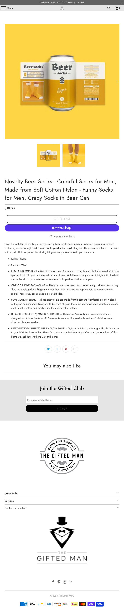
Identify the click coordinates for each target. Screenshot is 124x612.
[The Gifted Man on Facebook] (53, 582)
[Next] (116, 81)
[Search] (109, 8)
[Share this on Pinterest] (65, 349)
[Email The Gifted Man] (70, 582)
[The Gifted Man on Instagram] (64, 582)
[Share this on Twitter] (48, 349)
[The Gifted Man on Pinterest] (59, 582)
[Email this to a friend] (74, 349)
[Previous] (7, 81)
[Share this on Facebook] (57, 349)
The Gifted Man (65, 595)
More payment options (62, 236)
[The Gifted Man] (62, 8)
